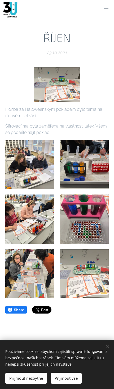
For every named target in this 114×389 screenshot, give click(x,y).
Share (19, 310)
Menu (106, 10)
